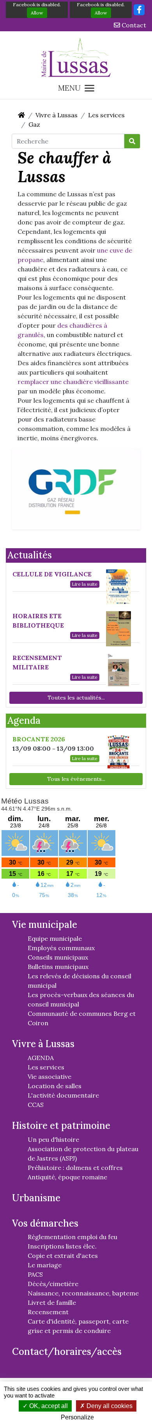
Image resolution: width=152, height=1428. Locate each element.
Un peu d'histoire (53, 1139)
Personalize (77, 1417)
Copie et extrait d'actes (63, 1255)
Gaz (34, 124)
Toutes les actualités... (76, 697)
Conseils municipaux (58, 957)
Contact (133, 25)
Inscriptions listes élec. (62, 1246)
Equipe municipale (55, 938)
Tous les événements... (76, 778)
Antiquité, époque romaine (67, 1177)
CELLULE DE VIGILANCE (52, 574)
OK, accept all (48, 1406)
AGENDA (41, 1058)
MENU (69, 88)
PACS (35, 1274)
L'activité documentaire (63, 1095)
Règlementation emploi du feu (72, 1237)
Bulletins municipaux (58, 967)
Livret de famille (52, 1302)
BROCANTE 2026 (38, 739)
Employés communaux (61, 948)
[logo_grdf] (76, 488)
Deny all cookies (109, 1406)
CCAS (36, 1105)
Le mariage (45, 1265)
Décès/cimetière (53, 1284)
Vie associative (49, 1076)
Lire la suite (84, 584)
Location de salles (54, 1086)
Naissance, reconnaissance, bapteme (83, 1293)
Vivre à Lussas (56, 115)
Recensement (48, 1312)
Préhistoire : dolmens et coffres (75, 1167)
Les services (106, 115)
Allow (37, 13)
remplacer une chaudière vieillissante (73, 382)
